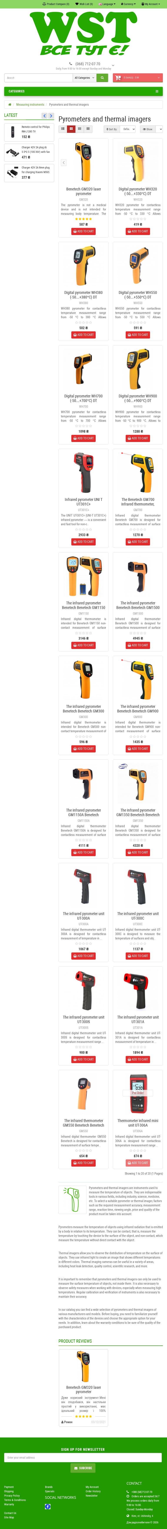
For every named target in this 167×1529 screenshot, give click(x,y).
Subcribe (85, 1468)
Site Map (9, 1517)
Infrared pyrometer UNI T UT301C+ (83, 501)
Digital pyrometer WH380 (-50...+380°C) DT (83, 294)
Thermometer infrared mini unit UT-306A (137, 1122)
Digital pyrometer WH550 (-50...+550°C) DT (138, 294)
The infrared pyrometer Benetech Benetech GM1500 (138, 605)
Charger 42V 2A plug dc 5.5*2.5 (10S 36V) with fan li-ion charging (36, 152)
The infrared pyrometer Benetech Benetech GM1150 (83, 605)
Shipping (8, 1491)
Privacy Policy (12, 1495)
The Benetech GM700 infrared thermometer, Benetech (137, 504)
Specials (49, 1491)
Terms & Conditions (15, 1500)
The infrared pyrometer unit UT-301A (138, 1019)
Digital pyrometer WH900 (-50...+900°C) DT (138, 398)
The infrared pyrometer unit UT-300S (83, 1019)
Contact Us (10, 1513)
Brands (49, 1487)
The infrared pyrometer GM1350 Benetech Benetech (138, 812)
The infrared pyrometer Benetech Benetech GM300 (83, 708)
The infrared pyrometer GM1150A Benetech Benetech (83, 815)
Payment (9, 1487)
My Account (92, 1487)
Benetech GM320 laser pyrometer (83, 191)
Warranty (9, 1504)
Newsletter (92, 1495)
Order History (93, 1491)
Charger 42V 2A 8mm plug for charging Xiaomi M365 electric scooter (36, 172)
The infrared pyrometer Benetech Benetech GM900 (138, 708)
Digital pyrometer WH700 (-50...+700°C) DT (83, 398)
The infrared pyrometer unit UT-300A (83, 915)
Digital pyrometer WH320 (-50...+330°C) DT (138, 191)
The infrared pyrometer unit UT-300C (138, 915)
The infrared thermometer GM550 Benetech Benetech (83, 1122)
